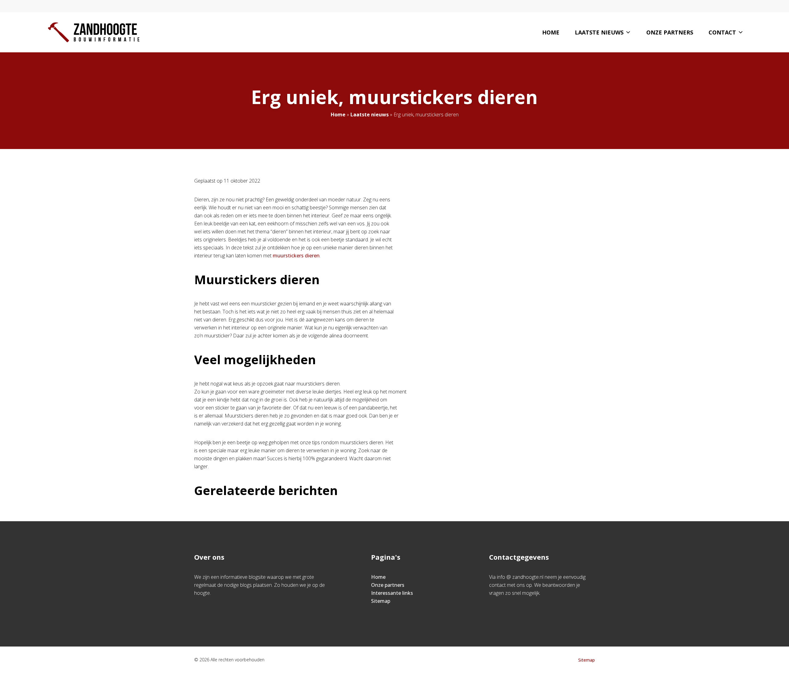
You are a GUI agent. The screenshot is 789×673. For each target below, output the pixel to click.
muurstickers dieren (296, 255)
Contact (722, 32)
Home (550, 32)
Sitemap (380, 601)
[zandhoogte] (94, 32)
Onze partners (669, 32)
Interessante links (392, 593)
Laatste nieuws (599, 32)
